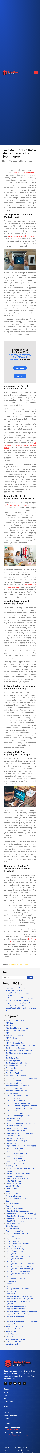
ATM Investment (12, 1033)
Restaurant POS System (15, 1309)
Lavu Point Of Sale (13, 1183)
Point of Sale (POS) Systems (17, 1249)
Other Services (12, 1226)
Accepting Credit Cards (15, 1020)
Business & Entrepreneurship (17, 1096)
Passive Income (12, 1229)
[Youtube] (15, 1383)
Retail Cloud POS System (16, 1326)
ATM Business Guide (14, 1025)
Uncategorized (12, 1344)
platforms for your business (17, 505)
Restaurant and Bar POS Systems (19, 1299)
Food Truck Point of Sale (16, 1161)
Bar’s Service (11, 1068)
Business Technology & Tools (18, 1116)
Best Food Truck (12, 1073)
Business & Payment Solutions (18, 1101)
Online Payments (13, 1224)
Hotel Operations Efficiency (17, 1178)
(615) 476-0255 (11, 1429)
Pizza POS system (13, 1246)
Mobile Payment (12, 1203)
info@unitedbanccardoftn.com (17, 1435)
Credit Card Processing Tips (17, 1141)
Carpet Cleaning (12, 1121)
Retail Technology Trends (16, 1334)
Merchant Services (13, 1196)
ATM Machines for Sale (15, 1043)
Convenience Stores (14, 1136)
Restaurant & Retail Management (19, 1296)
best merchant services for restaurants (21, 1078)
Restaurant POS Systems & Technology (22, 1311)
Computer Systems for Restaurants (20, 1133)
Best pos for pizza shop (15, 1083)
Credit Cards (11, 1143)
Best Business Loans (14, 1071)
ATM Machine (11, 1038)
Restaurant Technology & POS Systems (22, 1321)
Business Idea (11, 1111)
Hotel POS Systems (14, 1181)
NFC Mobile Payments (15, 1208)
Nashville (9, 1206)
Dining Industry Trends (15, 1148)
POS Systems (11, 1261)
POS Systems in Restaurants (17, 1274)
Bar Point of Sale (12, 1058)
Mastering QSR (12, 1193)
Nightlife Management (15, 1221)
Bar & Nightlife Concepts (16, 1048)
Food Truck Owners (14, 1158)
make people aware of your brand (22, 236)
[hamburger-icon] (36, 72)
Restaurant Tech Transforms (17, 1314)
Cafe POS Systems (13, 1118)
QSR (8, 1286)
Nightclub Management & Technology (21, 1214)
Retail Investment (13, 1329)
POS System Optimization (16, 1259)
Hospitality (10, 1171)
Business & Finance (14, 1098)
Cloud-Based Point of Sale (16, 1128)
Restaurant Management (16, 1306)
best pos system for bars (16, 1088)
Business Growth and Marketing (19, 1108)
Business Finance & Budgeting (18, 1103)
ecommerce (13, 964)
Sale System (11, 1336)
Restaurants (11, 1324)
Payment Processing (14, 1231)
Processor (10, 1284)
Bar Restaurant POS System (17, 1063)
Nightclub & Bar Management (17, 1211)
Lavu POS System (13, 1186)
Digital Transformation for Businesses (21, 1146)
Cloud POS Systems (14, 1126)
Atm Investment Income (15, 1035)
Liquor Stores (11, 1188)
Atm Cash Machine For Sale (17, 1028)
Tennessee (23, 964)
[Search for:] (14, 977)
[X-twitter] (10, 1383)
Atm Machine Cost (13, 1040)
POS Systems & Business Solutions (20, 1264)
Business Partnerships (15, 1113)
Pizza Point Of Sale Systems (17, 1244)
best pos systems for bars (16, 1091)
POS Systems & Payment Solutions (20, 1266)
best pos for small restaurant (17, 1086)
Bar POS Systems (13, 1061)
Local (8, 1191)
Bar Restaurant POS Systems (17, 1066)
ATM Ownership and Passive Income (20, 1045)
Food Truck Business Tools (17, 1156)
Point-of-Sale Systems (15, 1251)
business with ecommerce (25, 173)
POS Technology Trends (16, 1279)
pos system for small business (18, 1256)
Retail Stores (11, 1331)
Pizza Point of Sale (13, 1241)
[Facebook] (5, 1383)
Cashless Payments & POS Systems (20, 1123)
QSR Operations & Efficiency (17, 1289)
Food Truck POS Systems (16, 1163)
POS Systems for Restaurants (18, 1271)
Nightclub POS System (15, 1216)
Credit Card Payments (15, 1138)
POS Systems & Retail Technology (19, 1269)
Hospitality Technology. (15, 1176)
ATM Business (11, 1023)
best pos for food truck (15, 1081)
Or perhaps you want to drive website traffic (20, 445)
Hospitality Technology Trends (18, 1173)
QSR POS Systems (13, 1291)
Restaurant (10, 1294)
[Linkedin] (19, 1383)
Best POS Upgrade (13, 1093)
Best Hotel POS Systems (16, 1076)
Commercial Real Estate (15, 1131)
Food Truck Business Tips (16, 1153)
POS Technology (12, 1276)
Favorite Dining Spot (14, 1151)
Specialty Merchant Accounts (17, 1341)
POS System (11, 1254)
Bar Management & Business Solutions (21, 1051)
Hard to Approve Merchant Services (20, 1168)
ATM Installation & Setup (15, 1030)
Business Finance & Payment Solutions (21, 1106)
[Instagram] (24, 1383)
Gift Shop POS (11, 1166)
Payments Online (13, 1239)
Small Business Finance (15, 1339)
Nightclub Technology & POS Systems (21, 1219)
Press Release (12, 1281)
